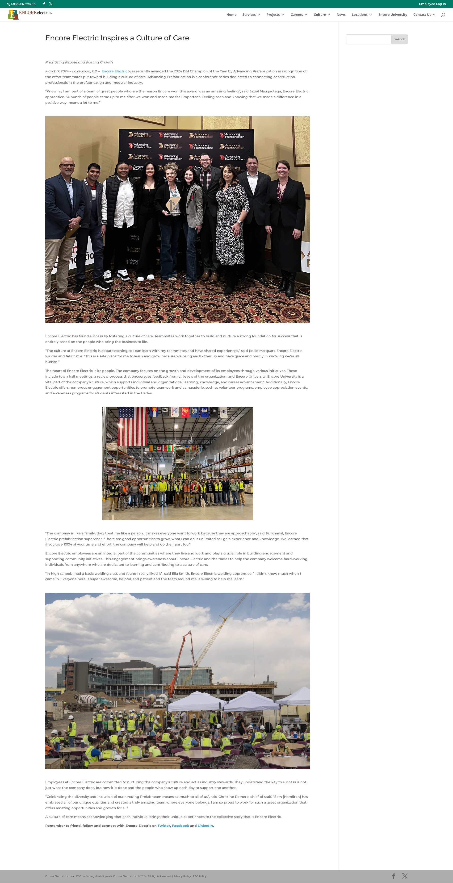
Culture (320, 15)
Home (231, 15)
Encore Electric (114, 71)
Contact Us (422, 15)
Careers (297, 15)
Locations (360, 15)
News (341, 15)
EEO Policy (199, 876)
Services (249, 15)
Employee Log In (432, 4)
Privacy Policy (182, 876)
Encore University (392, 15)
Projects (273, 15)
